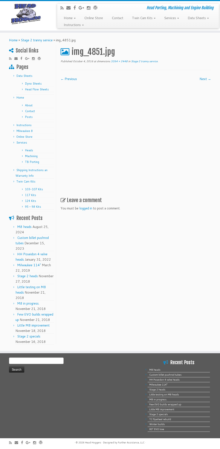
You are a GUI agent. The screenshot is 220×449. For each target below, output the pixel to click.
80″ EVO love (156, 429)
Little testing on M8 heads (164, 394)
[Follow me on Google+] (83, 8)
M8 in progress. (28, 303)
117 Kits (30, 195)
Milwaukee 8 (24, 131)
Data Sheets (197, 17)
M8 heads (24, 226)
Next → (205, 79)
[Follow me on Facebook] (76, 8)
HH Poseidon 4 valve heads (164, 379)
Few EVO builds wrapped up (165, 404)
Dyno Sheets (33, 83)
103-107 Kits (34, 189)
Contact (117, 17)
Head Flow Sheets (37, 89)
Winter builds (157, 424)
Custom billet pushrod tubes (165, 374)
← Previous (69, 79)
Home (68, 17)
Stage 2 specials (28, 336)
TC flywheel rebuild (160, 419)
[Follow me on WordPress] (96, 7)
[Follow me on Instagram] (90, 8)
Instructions (73, 24)
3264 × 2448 (119, 61)
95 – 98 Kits (33, 207)
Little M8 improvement (33, 325)
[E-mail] (69, 8)
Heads (29, 150)
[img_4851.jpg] (136, 137)
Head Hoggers (93, 442)
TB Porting (32, 162)
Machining (31, 156)
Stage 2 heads (27, 276)
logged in (85, 208)
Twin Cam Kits (142, 17)
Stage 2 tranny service (37, 40)
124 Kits (30, 201)
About (29, 105)
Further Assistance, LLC (131, 442)
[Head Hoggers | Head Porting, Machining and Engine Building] (26, 14)
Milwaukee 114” (29, 265)
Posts (29, 117)
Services (170, 17)
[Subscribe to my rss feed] (63, 8)
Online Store (93, 17)
